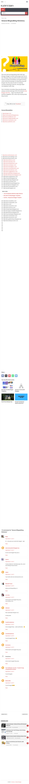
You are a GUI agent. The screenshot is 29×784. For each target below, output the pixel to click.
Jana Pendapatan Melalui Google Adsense (13, 193)
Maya (6, 536)
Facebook (18, 104)
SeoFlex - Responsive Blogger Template (13, 197)
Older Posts (24, 714)
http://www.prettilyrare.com (9, 116)
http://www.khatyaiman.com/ (10, 163)
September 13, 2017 (9, 538)
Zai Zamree (7, 645)
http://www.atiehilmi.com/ (9, 121)
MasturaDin (8, 680)
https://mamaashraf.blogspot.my (10, 115)
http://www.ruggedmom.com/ (10, 171)
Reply (6, 543)
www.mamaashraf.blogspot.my (12, 548)
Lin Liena (7, 595)
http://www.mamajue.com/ (9, 165)
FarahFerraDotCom (9, 622)
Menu (3, 9)
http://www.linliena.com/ (9, 160)
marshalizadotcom (9, 633)
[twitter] (6, 375)
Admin (6, 572)
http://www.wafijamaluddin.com (10, 118)
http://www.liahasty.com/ (9, 161)
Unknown (7, 608)
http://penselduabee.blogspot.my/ (11, 173)
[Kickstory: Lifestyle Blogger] (7, 6)
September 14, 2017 (9, 635)
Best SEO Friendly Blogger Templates (12, 195)
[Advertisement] (14, 313)
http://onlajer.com (7, 113)
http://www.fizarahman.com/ (10, 170)
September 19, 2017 (9, 682)
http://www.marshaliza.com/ (9, 120)
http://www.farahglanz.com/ (10, 166)
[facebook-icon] (27, 2)
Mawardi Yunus (8, 583)
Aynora (7, 559)
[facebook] (2, 375)
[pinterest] (9, 375)
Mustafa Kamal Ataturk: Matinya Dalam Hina (16, 736)
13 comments (13, 23)
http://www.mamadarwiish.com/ (11, 168)
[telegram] (16, 375)
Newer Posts (4, 714)
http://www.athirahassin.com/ (10, 155)
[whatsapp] (13, 375)
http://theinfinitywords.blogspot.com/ (12, 174)
